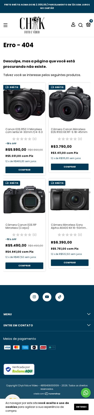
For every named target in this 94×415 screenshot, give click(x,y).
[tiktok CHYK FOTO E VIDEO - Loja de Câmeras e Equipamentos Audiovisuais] (59, 297)
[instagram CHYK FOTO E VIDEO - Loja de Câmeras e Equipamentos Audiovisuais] (34, 297)
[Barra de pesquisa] (80, 25)
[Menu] (6, 25)
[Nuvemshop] (47, 394)
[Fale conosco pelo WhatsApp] (86, 393)
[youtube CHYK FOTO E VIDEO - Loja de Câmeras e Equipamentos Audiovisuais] (47, 297)
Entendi (81, 406)
